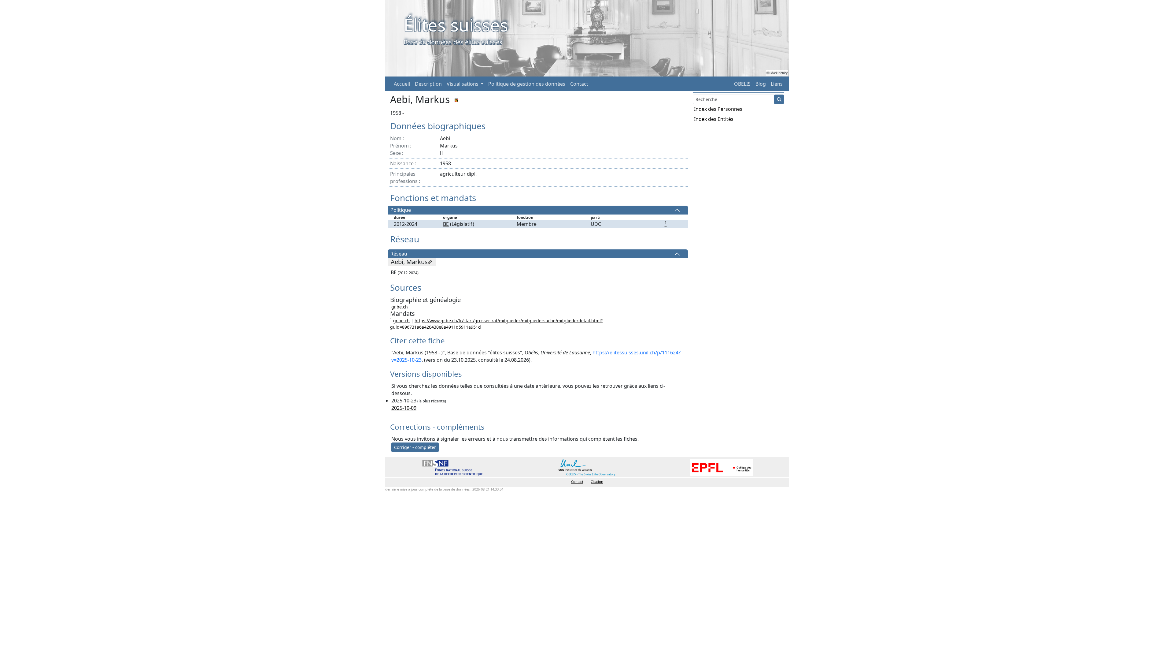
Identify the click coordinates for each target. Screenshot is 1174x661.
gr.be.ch (399, 307)
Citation (597, 481)
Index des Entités (713, 119)
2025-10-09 (403, 408)
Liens (777, 83)
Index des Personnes (718, 109)
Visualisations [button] (463, 83)
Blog (760, 83)
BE (446, 224)
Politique (400, 210)
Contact (579, 83)
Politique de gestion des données (526, 83)
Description (428, 83)
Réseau (398, 254)
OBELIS (742, 83)
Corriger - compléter (415, 447)
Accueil (402, 83)
